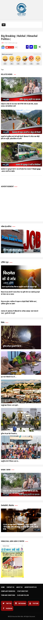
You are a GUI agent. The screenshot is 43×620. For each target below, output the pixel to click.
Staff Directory (22, 591)
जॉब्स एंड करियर (6, 226)
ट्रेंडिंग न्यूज (5, 262)
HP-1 (3, 43)
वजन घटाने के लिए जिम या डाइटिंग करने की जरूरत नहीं (19, 287)
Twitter (8, 603)
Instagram (22, 603)
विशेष (3, 322)
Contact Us (10, 587)
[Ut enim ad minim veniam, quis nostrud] (21, 277)
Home (3, 587)
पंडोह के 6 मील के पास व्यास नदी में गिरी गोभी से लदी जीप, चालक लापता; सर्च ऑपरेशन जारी (20, 492)
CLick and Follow (23, 595)
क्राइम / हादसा (6, 470)
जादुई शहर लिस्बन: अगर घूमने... (10, 405)
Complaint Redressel (8, 591)
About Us (19, 587)
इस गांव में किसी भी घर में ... (8, 377)
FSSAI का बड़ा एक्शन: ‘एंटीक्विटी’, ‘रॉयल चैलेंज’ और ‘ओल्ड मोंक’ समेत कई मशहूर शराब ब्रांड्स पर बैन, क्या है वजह (20, 526)
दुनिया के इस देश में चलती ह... (9, 434)
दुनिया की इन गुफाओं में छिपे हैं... (13, 346)
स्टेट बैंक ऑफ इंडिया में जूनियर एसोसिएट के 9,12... (19, 250)
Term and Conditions (8, 595)
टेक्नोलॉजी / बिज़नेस (7, 505)
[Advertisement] (16, 199)
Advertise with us (30, 587)
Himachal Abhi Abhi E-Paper (13, 541)
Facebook (9, 608)
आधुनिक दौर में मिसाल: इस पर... (10, 461)
